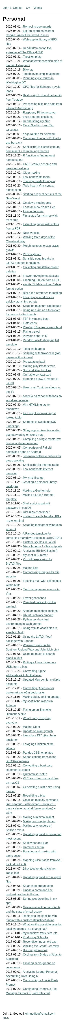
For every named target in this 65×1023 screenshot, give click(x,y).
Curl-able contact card (37, 374)
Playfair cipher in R (35, 335)
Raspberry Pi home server (39, 112)
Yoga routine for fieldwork (39, 134)
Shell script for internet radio (41, 464)
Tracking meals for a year (39, 181)
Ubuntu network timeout (38, 615)
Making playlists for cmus (39, 365)
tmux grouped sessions (38, 116)
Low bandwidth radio (36, 176)
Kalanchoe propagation (38, 885)
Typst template (32, 56)
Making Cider (31, 726)
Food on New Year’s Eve (39, 207)
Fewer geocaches (34, 597)
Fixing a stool (31, 331)
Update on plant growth (38, 731)
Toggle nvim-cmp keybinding (41, 73)
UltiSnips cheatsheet (36, 512)
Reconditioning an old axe (40, 941)
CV (28, 7)
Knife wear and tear (35, 842)
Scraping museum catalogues (42, 305)
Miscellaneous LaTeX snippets (42, 546)
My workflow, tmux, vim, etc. (40, 933)
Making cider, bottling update (41, 696)
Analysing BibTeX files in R (40, 550)
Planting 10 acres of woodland (42, 327)
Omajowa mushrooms (37, 202)
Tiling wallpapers (34, 348)
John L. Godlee (12, 7)
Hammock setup (33, 847)
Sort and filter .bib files (37, 370)
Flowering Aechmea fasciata (41, 275)
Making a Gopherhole (36, 490)
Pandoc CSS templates (38, 752)
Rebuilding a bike (34, 795)
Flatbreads (30, 323)
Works (38, 7)
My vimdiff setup (33, 477)
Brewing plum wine (35, 950)
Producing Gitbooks (35, 937)
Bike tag (28, 69)
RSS (6, 1017)
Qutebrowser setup (35, 774)
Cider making (31, 172)
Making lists (30, 567)
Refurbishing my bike (36, 121)
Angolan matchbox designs (40, 610)
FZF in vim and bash (36, 318)
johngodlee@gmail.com (40, 1013)
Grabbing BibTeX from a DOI (41, 280)
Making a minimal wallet (38, 817)
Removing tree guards (37, 26)
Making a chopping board (39, 821)
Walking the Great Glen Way (41, 945)
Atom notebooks (33, 211)
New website (31, 232)
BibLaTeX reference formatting (42, 292)
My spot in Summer (35, 555)
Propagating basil (34, 361)
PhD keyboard (32, 254)
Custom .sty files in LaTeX (39, 542)
